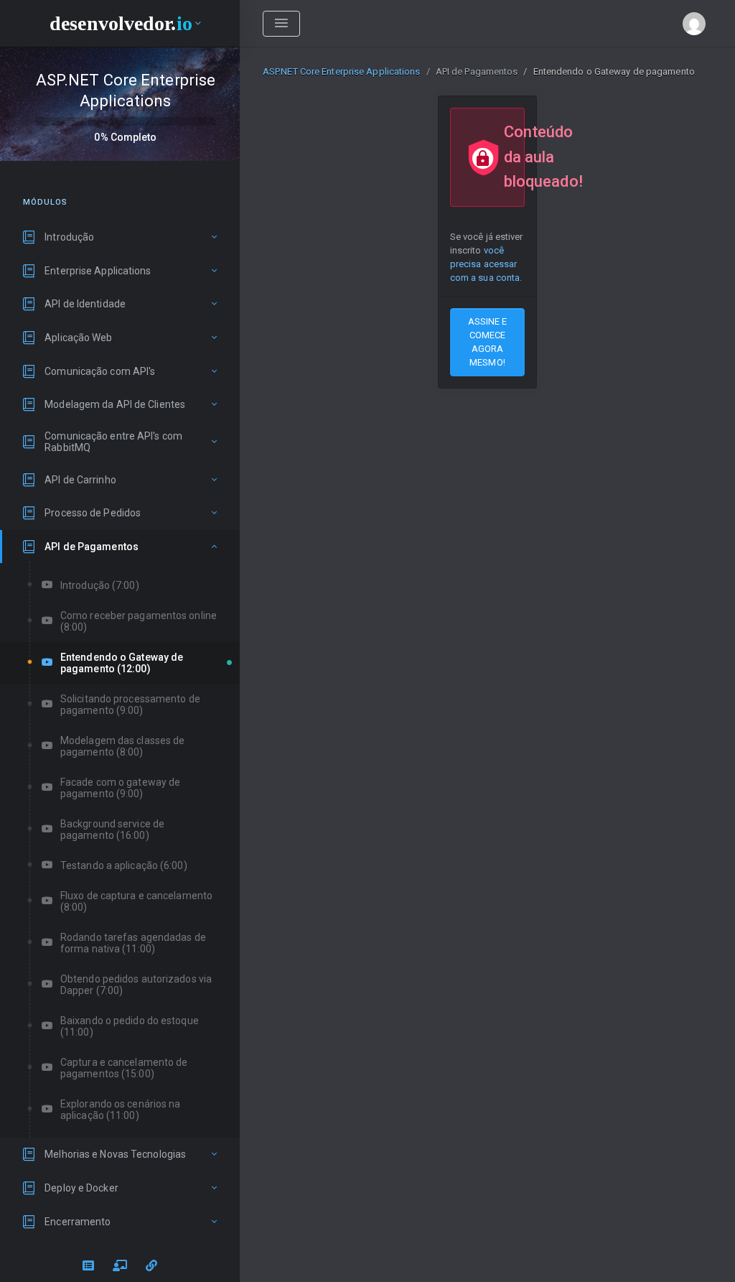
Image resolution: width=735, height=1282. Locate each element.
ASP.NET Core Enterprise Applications (342, 71)
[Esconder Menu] (281, 24)
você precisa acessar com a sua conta (485, 264)
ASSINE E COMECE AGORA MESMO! (487, 342)
